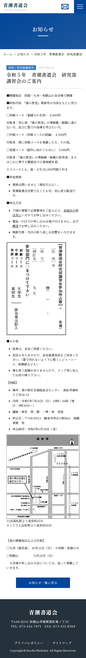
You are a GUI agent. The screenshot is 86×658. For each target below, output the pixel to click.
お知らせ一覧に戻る (43, 583)
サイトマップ (62, 643)
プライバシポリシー (28, 643)
